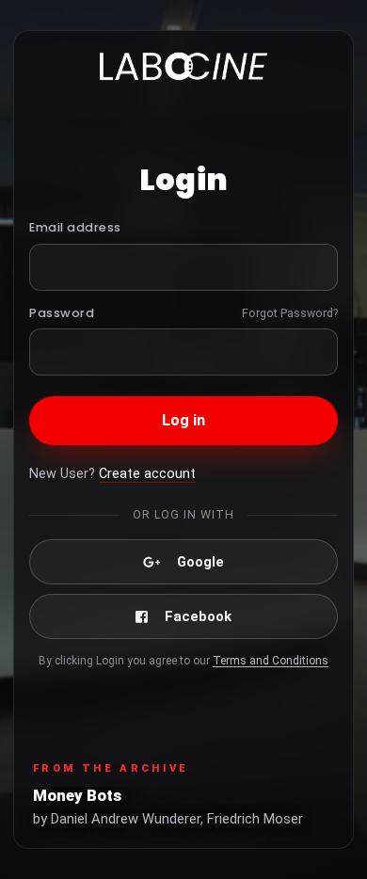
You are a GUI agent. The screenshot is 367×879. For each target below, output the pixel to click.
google (200, 561)
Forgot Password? (290, 313)
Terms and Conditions (270, 660)
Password (61, 313)
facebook (198, 616)
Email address (75, 227)
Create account (147, 474)
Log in (184, 420)
